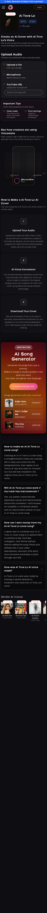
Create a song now (23, 386)
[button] (23, 403)
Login (39, 7)
